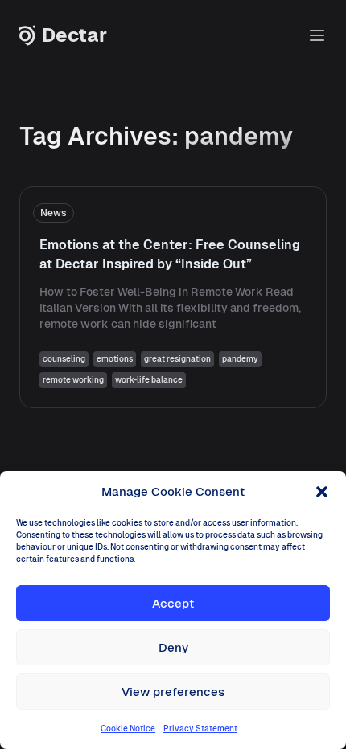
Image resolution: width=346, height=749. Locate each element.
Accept (173, 603)
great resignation (177, 358)
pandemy (240, 358)
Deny (173, 647)
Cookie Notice (128, 728)
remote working (73, 379)
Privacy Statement (200, 728)
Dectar (74, 35)
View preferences (173, 691)
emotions (115, 358)
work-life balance (149, 379)
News (53, 213)
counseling (64, 358)
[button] (322, 492)
